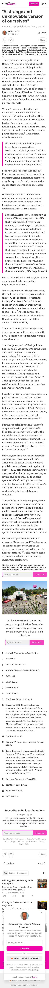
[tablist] (15, 873)
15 (27, 448)
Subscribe (34, 3)
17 (23, 552)
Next (40, 863)
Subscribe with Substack (26, 958)
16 (9, 469)
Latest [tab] (12, 873)
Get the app (35, 980)
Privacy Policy (33, 969)
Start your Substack (19, 980)
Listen (43, 33)
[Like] (4, 40)
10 (27, 358)
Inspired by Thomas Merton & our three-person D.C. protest (17, 888)
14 (40, 418)
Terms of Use (37, 839)
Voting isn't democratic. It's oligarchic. (17, 904)
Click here (31, 567)
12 (43, 376)
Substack (14, 985)
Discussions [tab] (22, 873)
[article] (24, 888)
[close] (41, 913)
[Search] (44, 873)
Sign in (43, 3)
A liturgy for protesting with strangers (17, 882)
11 (25, 366)
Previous (10, 863)
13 (36, 407)
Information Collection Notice (29, 841)
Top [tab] (5, 873)
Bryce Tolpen (13, 31)
